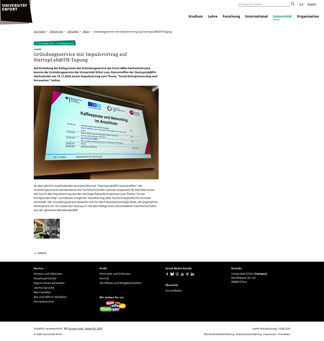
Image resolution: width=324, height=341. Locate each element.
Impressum (270, 334)
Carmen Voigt (76, 328)
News (85, 31)
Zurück (42, 253)
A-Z (301, 4)
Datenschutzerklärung (249, 334)
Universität (282, 16)
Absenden (292, 4)
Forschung (231, 16)
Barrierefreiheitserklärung (219, 334)
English (312, 4)
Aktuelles (73, 31)
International (256, 16)
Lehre (213, 16)
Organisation (308, 16)
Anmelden (284, 334)
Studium (195, 16)
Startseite (39, 31)
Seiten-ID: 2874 (93, 328)
